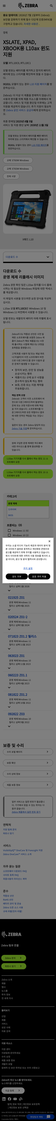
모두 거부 (16, 576)
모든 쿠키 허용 (39, 576)
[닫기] (49, 541)
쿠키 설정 (28, 568)
